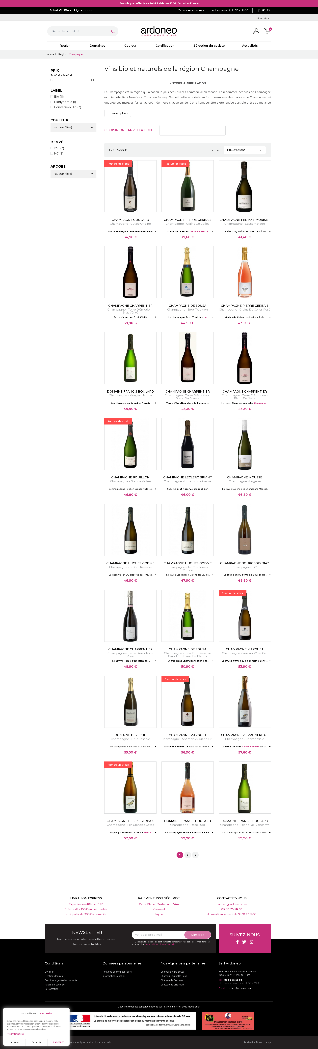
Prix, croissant (245, 150)
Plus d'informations (15, 1034)
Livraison (49, 971)
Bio (59, 96)
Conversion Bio (67, 107)
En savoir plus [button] (117, 113)
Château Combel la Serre (174, 976)
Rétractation (51, 988)
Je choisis (36, 1042)
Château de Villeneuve (173, 984)
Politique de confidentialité (117, 971)
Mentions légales (54, 976)
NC (58, 153)
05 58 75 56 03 (233, 979)
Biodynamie (65, 102)
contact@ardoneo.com (239, 988)
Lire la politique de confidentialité (160, 944)
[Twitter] (263, 10)
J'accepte (58, 1042)
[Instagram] (268, 10)
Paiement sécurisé (55, 984)
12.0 (59, 148)
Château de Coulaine (172, 980)
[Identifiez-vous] (256, 30)
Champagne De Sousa (173, 971)
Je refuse (14, 1042)
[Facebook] (259, 10)
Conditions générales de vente (61, 980)
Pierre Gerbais (250, 746)
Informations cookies (114, 976)
